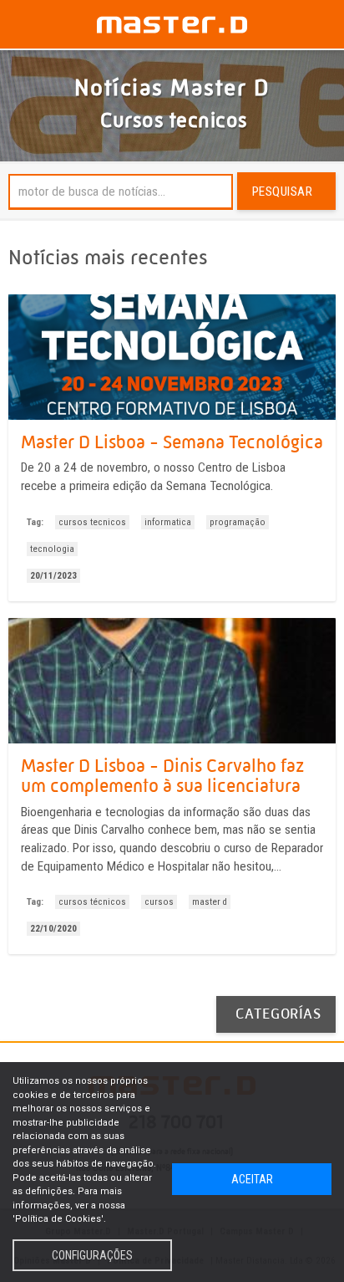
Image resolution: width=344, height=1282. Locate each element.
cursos (159, 901)
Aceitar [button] (252, 1179)
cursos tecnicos (92, 522)
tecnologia (52, 549)
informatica (167, 522)
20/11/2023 (53, 575)
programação (238, 522)
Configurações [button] (92, 1255)
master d (209, 901)
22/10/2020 (53, 928)
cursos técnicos (92, 901)
